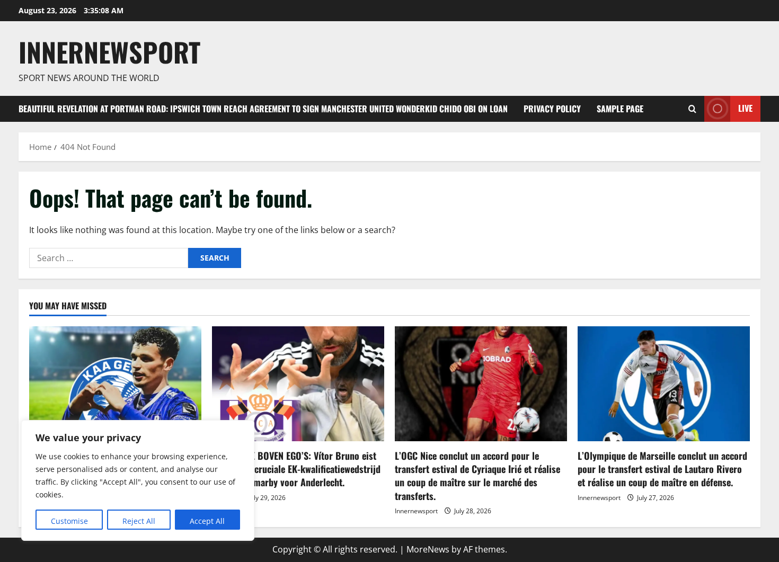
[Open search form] (692, 109)
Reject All (138, 521)
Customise (69, 521)
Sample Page (620, 108)
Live (745, 108)
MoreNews (427, 549)
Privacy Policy (552, 108)
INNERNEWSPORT (109, 51)
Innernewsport (416, 510)
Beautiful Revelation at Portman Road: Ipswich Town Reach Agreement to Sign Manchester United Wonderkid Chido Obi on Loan (263, 108)
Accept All (207, 521)
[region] (137, 480)
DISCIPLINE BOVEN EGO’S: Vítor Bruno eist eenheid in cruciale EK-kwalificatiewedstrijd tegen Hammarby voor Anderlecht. (296, 469)
